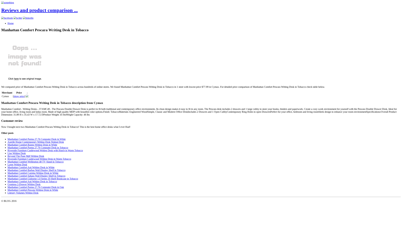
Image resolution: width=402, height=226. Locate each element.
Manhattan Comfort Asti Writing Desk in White (31, 167)
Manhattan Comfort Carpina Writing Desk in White (33, 173)
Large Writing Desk (17, 164)
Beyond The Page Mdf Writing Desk (26, 156)
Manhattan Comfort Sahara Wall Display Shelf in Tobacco (36, 176)
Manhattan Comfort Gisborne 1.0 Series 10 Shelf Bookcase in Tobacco (43, 178)
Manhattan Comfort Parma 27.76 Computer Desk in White (37, 139)
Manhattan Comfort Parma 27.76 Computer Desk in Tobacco (38, 147)
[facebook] (7, 18)
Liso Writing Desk (17, 153)
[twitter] (18, 18)
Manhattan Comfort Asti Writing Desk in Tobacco (32, 181)
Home (11, 23)
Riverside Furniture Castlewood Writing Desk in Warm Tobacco (39, 159)
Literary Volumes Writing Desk (23, 192)
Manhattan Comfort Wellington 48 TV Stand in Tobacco (36, 161)
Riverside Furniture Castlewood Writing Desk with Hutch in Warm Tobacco (45, 150)
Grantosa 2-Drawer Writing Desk (24, 184)
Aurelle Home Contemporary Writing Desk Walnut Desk (36, 142)
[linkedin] (28, 18)
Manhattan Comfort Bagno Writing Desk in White (32, 144)
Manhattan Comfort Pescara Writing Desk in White (33, 190)
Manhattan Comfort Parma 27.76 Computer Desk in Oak (36, 187)
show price (19, 96)
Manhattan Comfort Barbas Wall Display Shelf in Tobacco (36, 170)
